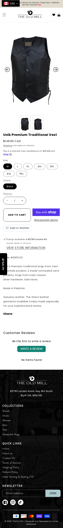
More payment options (46, 220)
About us (7, 453)
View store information (25, 248)
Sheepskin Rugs (11, 434)
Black (10, 186)
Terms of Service (11, 463)
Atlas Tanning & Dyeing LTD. (18, 477)
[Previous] (7, 69)
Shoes (5, 415)
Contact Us (8, 458)
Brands (6, 411)
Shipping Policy (10, 467)
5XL (22, 173)
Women (6, 420)
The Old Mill (18, 521)
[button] (4, 14)
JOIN (53, 493)
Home (5, 448)
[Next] (55, 69)
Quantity (7, 194)
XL (27, 166)
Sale (4, 429)
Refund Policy (10, 472)
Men (4, 425)
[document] (31, 69)
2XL (40, 166)
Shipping (7, 145)
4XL (9, 173)
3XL (52, 166)
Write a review (31, 349)
